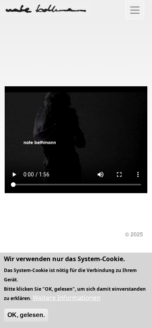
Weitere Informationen (67, 297)
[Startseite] (45, 9)
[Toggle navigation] (134, 10)
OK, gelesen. (26, 315)
